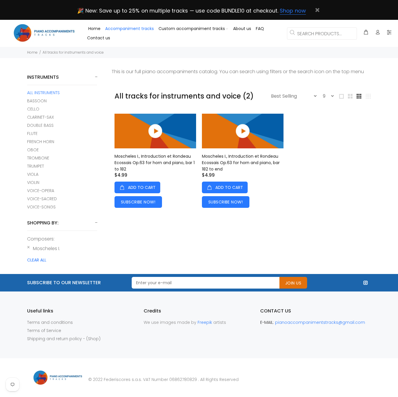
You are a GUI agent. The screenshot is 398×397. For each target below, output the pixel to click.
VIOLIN (33, 182)
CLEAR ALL (36, 260)
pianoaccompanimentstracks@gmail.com (320, 322)
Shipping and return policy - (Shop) (64, 339)
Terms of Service (44, 330)
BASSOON (37, 101)
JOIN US (293, 283)
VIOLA (32, 174)
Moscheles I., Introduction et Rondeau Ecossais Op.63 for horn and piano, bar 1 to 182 (155, 162)
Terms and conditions (50, 322)
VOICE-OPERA (40, 191)
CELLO (33, 109)
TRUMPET (35, 166)
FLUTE (32, 133)
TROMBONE (38, 158)
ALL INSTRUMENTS (43, 93)
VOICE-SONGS (41, 207)
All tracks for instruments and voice (73, 52)
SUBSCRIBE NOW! (138, 202)
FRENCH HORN (40, 142)
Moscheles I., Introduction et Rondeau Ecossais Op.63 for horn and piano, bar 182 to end (241, 162)
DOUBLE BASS (40, 125)
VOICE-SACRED (42, 199)
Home (32, 52)
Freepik (205, 322)
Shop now (293, 10)
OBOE (33, 150)
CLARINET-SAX (40, 117)
